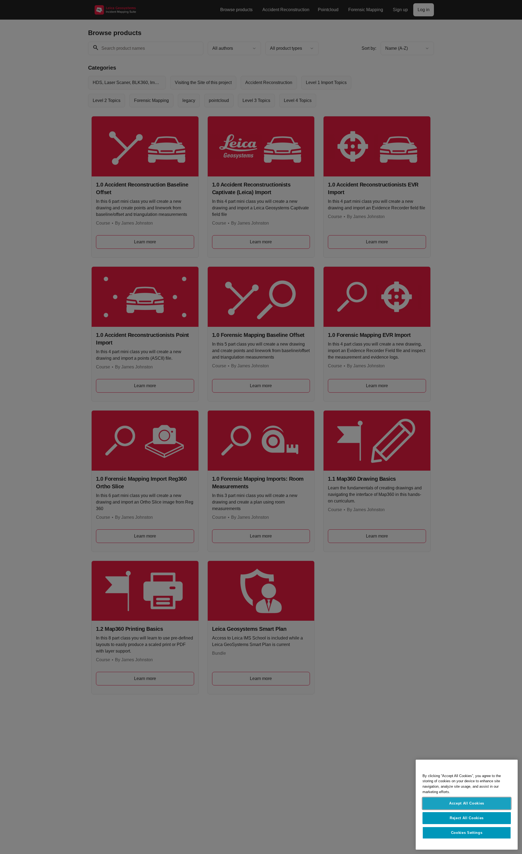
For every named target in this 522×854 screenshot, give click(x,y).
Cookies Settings (467, 833)
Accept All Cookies (466, 803)
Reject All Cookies (467, 818)
